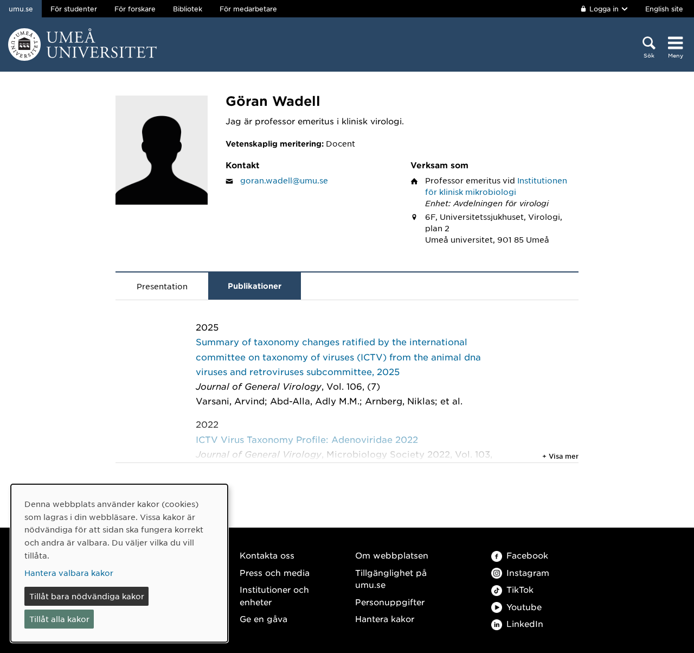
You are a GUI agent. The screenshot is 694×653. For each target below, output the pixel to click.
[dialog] (119, 563)
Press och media (275, 572)
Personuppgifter (390, 602)
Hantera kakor (384, 618)
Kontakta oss (267, 555)
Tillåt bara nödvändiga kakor (86, 596)
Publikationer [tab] (254, 285)
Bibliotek (187, 8)
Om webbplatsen (391, 555)
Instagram (527, 572)
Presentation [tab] (162, 286)
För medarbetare (248, 8)
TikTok (520, 589)
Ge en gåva (263, 618)
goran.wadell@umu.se (284, 180)
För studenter (73, 8)
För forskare (135, 8)
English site (664, 8)
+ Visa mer (560, 456)
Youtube (524, 606)
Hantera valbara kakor (68, 573)
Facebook (527, 555)
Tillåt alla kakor (59, 619)
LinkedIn (524, 623)
